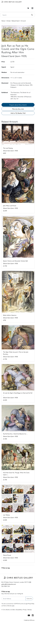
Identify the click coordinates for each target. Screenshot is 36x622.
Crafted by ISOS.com (29, 620)
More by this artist (18, 109)
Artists (8, 21)
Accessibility (19, 609)
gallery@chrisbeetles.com (9, 584)
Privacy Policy (31, 603)
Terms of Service (8, 606)
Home (3, 21)
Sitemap (30, 609)
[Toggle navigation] (32, 8)
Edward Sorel (15, 21)
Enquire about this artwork (18, 105)
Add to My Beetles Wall (18, 113)
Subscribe (29, 598)
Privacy (24, 609)
